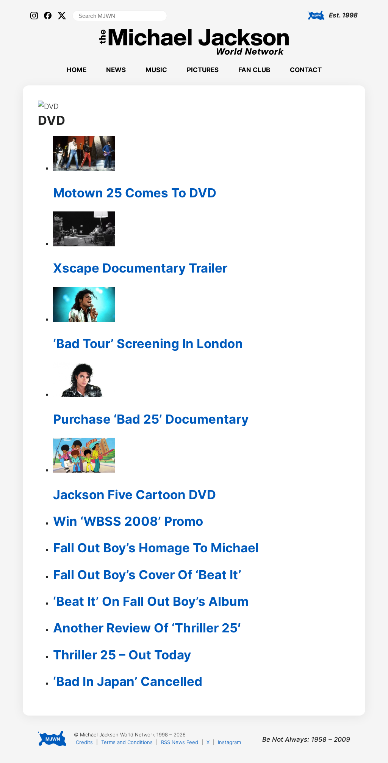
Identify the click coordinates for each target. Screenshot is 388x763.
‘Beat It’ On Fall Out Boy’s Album (151, 601)
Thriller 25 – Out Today (122, 654)
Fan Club (254, 70)
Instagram (229, 742)
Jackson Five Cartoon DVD (134, 494)
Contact (306, 70)
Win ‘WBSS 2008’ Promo (128, 521)
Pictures (203, 70)
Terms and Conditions (127, 742)
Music (156, 70)
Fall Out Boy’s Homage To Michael (156, 547)
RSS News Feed (179, 742)
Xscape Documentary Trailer (140, 268)
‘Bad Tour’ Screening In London (148, 343)
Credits (84, 742)
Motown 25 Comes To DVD (134, 192)
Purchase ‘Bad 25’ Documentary (151, 419)
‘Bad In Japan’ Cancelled (127, 681)
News (116, 70)
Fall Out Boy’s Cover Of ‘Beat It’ (147, 574)
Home (76, 70)
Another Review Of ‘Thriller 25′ (147, 627)
